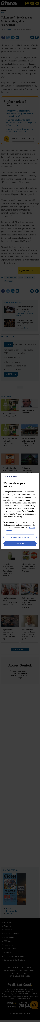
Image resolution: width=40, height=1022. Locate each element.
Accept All (20, 543)
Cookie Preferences (20, 537)
